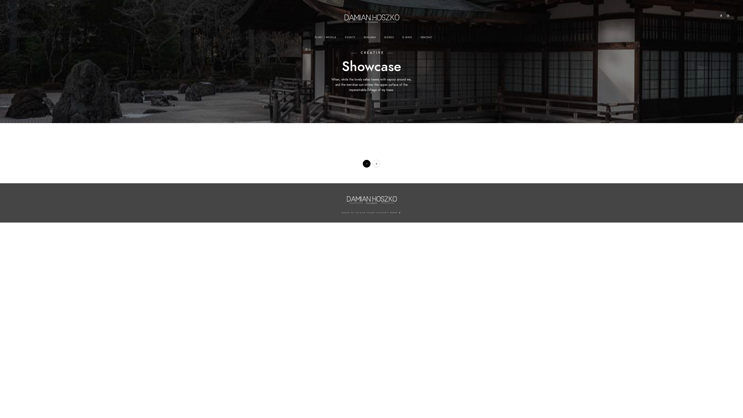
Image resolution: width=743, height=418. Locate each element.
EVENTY (350, 37)
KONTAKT (427, 37)
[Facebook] (721, 16)
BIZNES (389, 37)
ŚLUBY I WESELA (325, 37)
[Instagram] (728, 16)
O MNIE (407, 37)
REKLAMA (370, 37)
